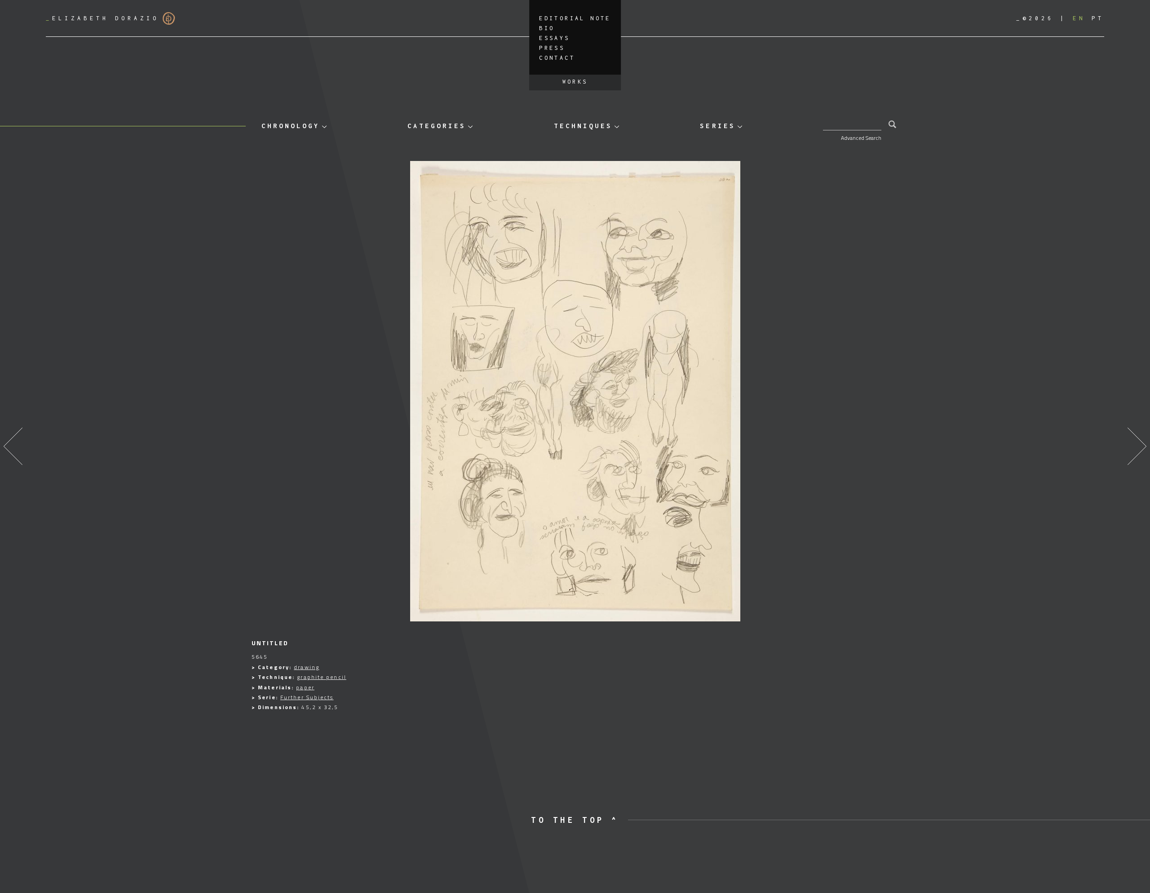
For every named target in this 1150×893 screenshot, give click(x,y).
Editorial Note (575, 18)
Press (552, 48)
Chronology (290, 125)
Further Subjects (307, 697)
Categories (436, 125)
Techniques (583, 125)
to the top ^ (575, 820)
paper (305, 687)
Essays (554, 38)
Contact (557, 57)
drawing (306, 667)
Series (717, 125)
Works (575, 81)
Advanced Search (861, 138)
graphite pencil (321, 677)
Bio (546, 28)
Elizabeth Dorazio (102, 18)
